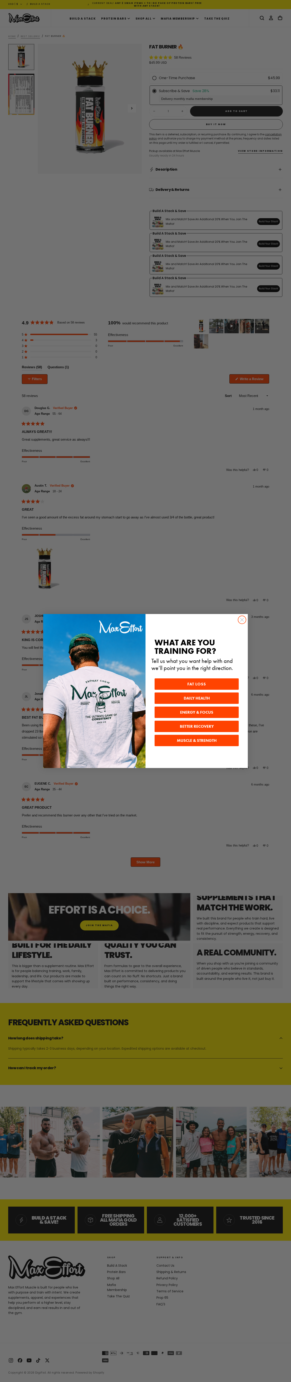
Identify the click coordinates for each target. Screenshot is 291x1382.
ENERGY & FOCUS (196, 712)
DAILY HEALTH (197, 698)
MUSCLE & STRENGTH (197, 740)
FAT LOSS (196, 684)
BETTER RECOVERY (197, 726)
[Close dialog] (242, 620)
